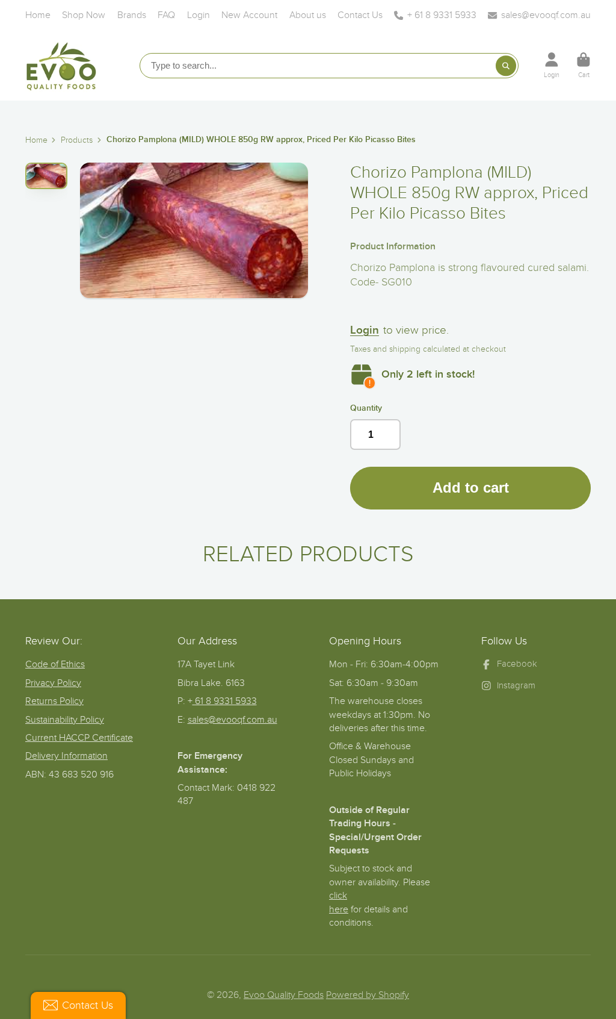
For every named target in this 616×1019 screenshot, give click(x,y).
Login (198, 15)
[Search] (506, 65)
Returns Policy (54, 701)
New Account (249, 15)
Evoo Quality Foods (284, 995)
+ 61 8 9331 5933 (441, 15)
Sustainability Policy (64, 720)
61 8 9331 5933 (224, 701)
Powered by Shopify (367, 995)
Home (38, 15)
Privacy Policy (53, 683)
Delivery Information (66, 756)
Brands (131, 15)
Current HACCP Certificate (79, 738)
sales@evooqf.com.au (546, 15)
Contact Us (360, 15)
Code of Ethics (55, 664)
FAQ (166, 15)
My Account (551, 65)
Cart (583, 65)
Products (77, 140)
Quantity (366, 408)
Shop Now (83, 15)
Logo (61, 65)
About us (307, 15)
